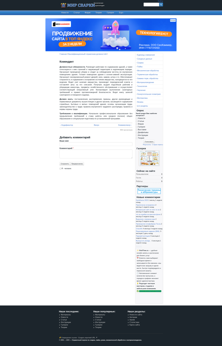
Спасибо (139, 229)
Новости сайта (136, 315)
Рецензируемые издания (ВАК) (148, 231)
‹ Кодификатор (66, 125)
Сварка (140, 63)
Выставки (142, 130)
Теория (99, 13)
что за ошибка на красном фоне (148, 214)
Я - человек (66, 168)
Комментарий (66, 148)
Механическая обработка (148, 71)
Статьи (77, 13)
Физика (140, 102)
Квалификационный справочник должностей (87, 54)
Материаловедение (145, 82)
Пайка (139, 67)
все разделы (142, 106)
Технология (142, 86)
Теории (64, 327)
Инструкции (143, 135)
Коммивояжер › (124, 125)
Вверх (95, 125)
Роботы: (139, 181)
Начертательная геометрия (149, 94)
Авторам (133, 317)
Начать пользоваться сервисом (150, 291)
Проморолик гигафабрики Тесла (148, 224)
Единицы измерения (146, 55)
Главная (63, 54)
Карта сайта (135, 325)
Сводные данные (144, 59)
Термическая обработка (147, 75)
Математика (142, 98)
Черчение (141, 90)
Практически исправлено (145, 205)
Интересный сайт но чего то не (148, 210)
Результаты (147, 144)
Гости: (138, 178)
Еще (121, 13)
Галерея (110, 13)
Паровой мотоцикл (143, 236)
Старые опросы (157, 144)
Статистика (134, 322)
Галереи (64, 325)
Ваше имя (64, 141)
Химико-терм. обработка (147, 78)
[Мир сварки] (78, 5)
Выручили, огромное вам (145, 219)
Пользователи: (142, 174)
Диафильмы (143, 132)
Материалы (66, 315)
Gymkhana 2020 (142, 200)
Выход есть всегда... (143, 241)
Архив (132, 320)
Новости (65, 13)
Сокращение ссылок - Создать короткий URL (78, 337)
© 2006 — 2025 (64, 340)
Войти (160, 1)
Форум (87, 13)
